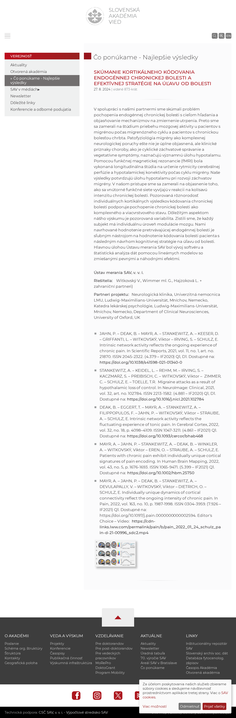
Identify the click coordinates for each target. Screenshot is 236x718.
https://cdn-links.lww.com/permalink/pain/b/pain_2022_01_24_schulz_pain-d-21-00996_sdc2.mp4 (160, 527)
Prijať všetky (214, 706)
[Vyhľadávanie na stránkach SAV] (215, 36)
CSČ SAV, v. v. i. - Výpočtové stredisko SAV (73, 712)
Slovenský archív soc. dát (207, 653)
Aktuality (18, 65)
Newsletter (20, 96)
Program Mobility (110, 673)
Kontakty (12, 658)
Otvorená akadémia (28, 72)
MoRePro (103, 663)
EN (228, 36)
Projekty (57, 644)
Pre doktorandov (109, 644)
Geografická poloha (21, 663)
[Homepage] (95, 16)
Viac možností (155, 706)
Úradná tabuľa (153, 653)
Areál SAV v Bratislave (159, 663)
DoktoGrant (105, 668)
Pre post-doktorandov (114, 648)
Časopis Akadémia (201, 668)
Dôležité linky (22, 103)
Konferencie (60, 648)
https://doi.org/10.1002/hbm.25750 (160, 473)
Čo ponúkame (153, 668)
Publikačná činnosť (66, 658)
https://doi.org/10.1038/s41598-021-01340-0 (141, 362)
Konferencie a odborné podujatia (40, 109)
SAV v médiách (24, 89)
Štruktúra (13, 653)
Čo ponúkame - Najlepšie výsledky (145, 57)
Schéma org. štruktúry (23, 648)
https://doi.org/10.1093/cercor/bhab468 (165, 436)
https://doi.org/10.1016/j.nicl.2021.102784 (165, 399)
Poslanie (12, 644)
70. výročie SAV (153, 658)
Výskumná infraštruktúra (71, 663)
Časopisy (57, 653)
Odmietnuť (189, 706)
